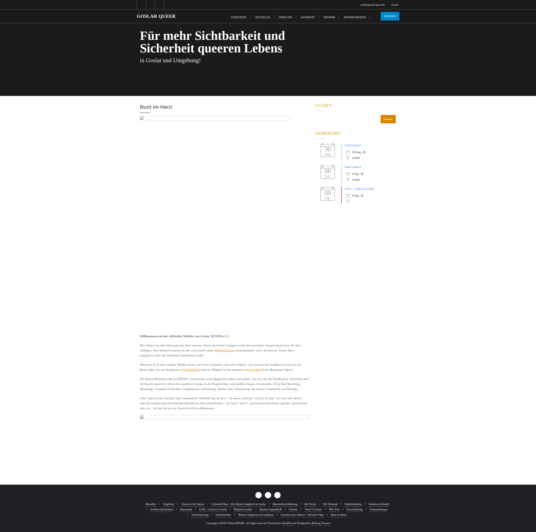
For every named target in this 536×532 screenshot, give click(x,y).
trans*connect (353, 145)
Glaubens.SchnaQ (379, 504)
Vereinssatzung (200, 514)
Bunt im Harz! (339, 514)
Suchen (323, 105)
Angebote (168, 504)
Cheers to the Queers (192, 504)
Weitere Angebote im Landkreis (256, 514)
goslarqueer (191, 369)
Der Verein (310, 504)
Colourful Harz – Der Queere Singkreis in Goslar (238, 504)
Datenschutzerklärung (285, 504)
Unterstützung (354, 509)
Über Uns (334, 509)
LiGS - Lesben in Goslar (359, 188)
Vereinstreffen (223, 514)
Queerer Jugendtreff (270, 509)
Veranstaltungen (378, 509)
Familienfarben (353, 504)
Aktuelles (150, 504)
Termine (293, 509)
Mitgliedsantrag (225, 350)
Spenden (390, 16)
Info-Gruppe (253, 369)
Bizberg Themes (321, 523)
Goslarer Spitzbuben (161, 509)
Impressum (186, 509)
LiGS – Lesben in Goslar (213, 509)
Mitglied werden (243, 509)
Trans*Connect (313, 509)
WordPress (288, 523)
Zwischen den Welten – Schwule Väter (302, 514)
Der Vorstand (330, 504)
